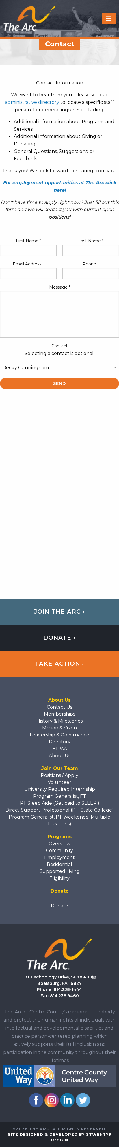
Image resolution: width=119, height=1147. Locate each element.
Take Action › (59, 663)
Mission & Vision (59, 728)
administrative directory (32, 102)
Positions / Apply (59, 775)
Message (59, 287)
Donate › (59, 637)
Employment (59, 857)
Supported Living (60, 871)
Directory (59, 742)
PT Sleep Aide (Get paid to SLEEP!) (59, 803)
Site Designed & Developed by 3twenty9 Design (59, 1137)
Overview (59, 843)
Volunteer (59, 782)
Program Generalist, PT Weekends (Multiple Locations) (59, 820)
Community (59, 850)
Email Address (28, 264)
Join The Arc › (59, 611)
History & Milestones (59, 721)
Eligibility (59, 878)
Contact (59, 345)
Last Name (90, 240)
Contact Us (59, 707)
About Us (59, 755)
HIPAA (59, 748)
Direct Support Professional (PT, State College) (59, 810)
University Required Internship (59, 789)
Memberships (59, 714)
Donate (59, 905)
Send (59, 383)
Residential (59, 864)
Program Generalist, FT (59, 796)
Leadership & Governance (59, 735)
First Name (28, 240)
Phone (91, 264)
